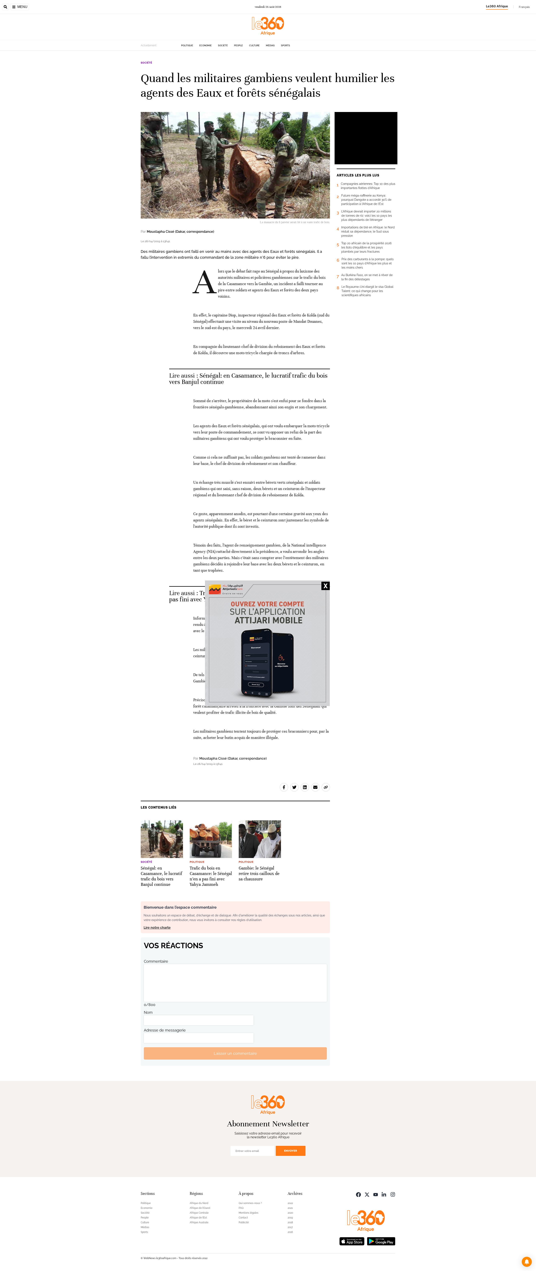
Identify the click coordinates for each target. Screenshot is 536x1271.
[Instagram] (392, 1194)
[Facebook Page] (358, 1194)
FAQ (241, 1208)
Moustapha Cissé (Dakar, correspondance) (180, 232)
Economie (205, 45)
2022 (290, 1203)
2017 (290, 1227)
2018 (290, 1222)
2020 (290, 1212)
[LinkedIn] (384, 1194)
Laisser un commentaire (235, 1053)
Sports (285, 45)
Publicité (244, 1222)
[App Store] (352, 1241)
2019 (290, 1217)
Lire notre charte (157, 928)
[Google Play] (381, 1241)
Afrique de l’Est (198, 1217)
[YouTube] (375, 1194)
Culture (254, 45)
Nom (148, 1012)
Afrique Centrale (199, 1212)
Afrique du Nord (199, 1203)
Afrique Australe (199, 1222)
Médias (270, 45)
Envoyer (290, 1150)
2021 (290, 1208)
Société (223, 45)
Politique (187, 45)
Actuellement (148, 45)
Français (524, 7)
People (238, 45)
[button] (527, 1262)
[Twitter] (367, 1194)
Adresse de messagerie (165, 1030)
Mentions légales (248, 1212)
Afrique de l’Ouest (200, 1208)
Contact (243, 1217)
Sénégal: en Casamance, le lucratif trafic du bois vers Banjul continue (248, 379)
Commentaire (156, 961)
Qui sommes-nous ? (250, 1203)
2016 (290, 1232)
